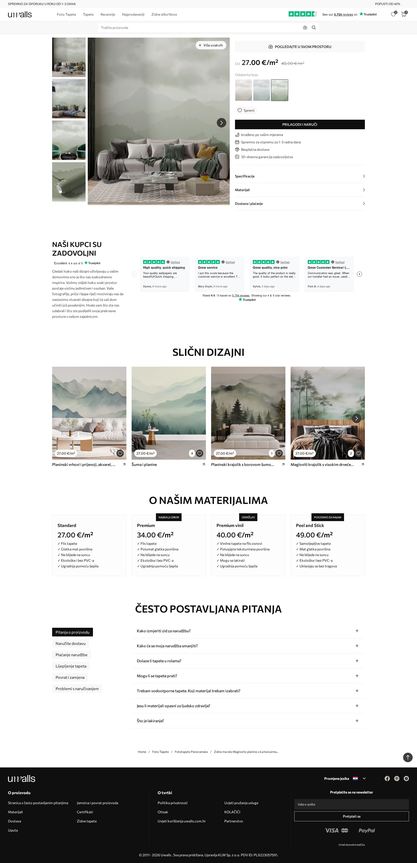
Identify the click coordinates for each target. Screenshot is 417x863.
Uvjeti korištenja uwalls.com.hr (182, 821)
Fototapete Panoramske (191, 752)
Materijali (15, 812)
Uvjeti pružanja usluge (241, 803)
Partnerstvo (233, 821)
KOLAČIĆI (232, 812)
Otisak (163, 812)
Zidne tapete (87, 821)
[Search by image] (305, 27)
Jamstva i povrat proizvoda (97, 803)
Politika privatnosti (173, 803)
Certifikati (85, 812)
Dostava (14, 821)
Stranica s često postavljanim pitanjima (38, 803)
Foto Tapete (160, 752)
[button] (221, 123)
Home (142, 752)
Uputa (13, 830)
